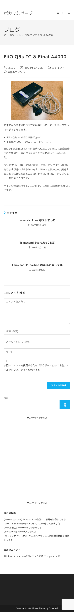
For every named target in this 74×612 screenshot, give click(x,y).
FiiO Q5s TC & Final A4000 (38, 35)
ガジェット (58, 67)
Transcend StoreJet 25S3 (37, 242)
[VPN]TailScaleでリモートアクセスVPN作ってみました (32, 523)
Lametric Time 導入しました (37, 220)
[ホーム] (5, 35)
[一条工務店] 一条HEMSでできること (23, 527)
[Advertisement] (37, 457)
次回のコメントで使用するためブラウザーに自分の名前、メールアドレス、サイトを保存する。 (36, 367)
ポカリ (12, 67)
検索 (6, 397)
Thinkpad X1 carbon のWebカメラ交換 (37, 265)
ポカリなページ (18, 13)
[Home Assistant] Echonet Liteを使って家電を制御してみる (35, 519)
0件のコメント (16, 72)
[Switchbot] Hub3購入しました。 (21, 531)
